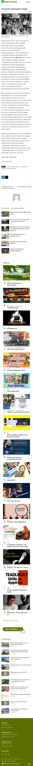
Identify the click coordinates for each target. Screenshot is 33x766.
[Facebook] (3, 177)
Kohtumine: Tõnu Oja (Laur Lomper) (17, 567)
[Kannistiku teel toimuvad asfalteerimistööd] (5, 667)
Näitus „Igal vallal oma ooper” (15, 349)
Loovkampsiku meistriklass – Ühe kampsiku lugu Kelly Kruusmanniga (17, 545)
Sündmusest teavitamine (8, 736)
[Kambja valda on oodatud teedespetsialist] (5, 696)
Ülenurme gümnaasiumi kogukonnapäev (14, 284)
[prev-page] (2, 256)
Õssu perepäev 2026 (13, 391)
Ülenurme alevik (23, 166)
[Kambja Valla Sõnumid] (9, 1)
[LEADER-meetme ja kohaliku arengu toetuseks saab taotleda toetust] (5, 689)
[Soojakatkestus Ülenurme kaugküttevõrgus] (5, 236)
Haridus (8, 5)
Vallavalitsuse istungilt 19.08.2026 (18, 672)
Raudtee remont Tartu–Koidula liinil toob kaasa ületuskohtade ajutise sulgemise (20, 228)
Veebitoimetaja (6, 725)
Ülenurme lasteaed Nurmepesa (9, 168)
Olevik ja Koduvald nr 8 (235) (12, 166)
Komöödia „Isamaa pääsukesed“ (16, 522)
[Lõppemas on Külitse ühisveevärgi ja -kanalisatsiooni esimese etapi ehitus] (5, 652)
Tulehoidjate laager (12, 308)
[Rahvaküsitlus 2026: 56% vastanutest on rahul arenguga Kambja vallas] (5, 681)
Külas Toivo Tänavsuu (13, 501)
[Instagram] (6, 754)
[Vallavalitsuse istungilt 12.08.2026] (5, 703)
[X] (6, 177)
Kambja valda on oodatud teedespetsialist (20, 694)
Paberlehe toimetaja (7, 727)
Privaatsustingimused (7, 746)
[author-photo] (16, 198)
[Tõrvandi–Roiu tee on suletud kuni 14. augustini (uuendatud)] (5, 221)
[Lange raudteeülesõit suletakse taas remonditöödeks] (5, 711)
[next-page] (5, 256)
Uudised (3, 5)
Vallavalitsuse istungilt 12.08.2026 (18, 701)
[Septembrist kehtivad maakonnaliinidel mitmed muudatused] (5, 659)
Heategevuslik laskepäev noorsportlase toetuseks (14, 458)
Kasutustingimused (7, 743)
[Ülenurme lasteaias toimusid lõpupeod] (5, 243)
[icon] (3, 763)
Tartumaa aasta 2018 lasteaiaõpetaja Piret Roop (8, 187)
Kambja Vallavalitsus (12, 761)
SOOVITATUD (6, 208)
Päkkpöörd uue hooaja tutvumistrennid (18, 412)
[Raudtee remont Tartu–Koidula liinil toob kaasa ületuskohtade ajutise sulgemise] (5, 228)
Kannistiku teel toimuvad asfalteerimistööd (20, 665)
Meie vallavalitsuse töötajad (24, 186)
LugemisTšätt (11, 480)
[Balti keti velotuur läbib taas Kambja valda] (5, 214)
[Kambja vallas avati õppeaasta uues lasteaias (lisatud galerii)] (5, 644)
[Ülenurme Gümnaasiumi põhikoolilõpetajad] (5, 250)
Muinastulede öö (12, 328)
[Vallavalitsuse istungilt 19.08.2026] (5, 674)
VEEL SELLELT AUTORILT (17, 208)
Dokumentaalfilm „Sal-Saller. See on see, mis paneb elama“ (17, 436)
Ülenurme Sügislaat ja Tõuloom (16, 370)
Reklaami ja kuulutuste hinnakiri (10, 734)
